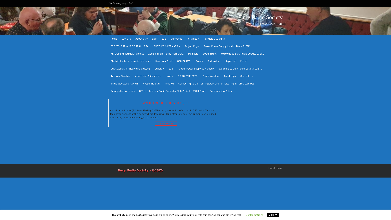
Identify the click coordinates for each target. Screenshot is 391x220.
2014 (154, 38)
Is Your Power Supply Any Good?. (196, 68)
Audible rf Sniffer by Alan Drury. (166, 53)
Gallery (158, 68)
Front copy (230, 76)
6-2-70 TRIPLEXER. (188, 76)
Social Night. (210, 53)
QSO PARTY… (184, 61)
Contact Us (246, 76)
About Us (140, 38)
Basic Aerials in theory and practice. (130, 68)
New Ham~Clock (164, 61)
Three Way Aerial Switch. (124, 83)
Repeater (230, 61)
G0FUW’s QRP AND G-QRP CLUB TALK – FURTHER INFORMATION (145, 46)
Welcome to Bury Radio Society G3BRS (242, 53)
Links (168, 76)
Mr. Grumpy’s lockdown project (127, 53)
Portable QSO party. (214, 38)
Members (193, 53)
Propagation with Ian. (123, 91)
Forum (199, 61)
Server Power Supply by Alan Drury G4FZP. (226, 46)
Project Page (192, 46)
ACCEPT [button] (273, 215)
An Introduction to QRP (166, 103)
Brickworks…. (214, 61)
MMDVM (169, 83)
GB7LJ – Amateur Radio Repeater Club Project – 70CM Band (172, 91)
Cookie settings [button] (254, 214)
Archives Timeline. (120, 76)
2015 (171, 68)
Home (114, 38)
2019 (164, 38)
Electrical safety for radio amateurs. (131, 61)
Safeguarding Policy (221, 91)
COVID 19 (126, 38)
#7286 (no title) (151, 83)
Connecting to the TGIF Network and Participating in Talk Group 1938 (216, 83)
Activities (192, 38)
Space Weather (211, 76)
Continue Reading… (165, 123)
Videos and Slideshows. (148, 76)
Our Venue (176, 38)
